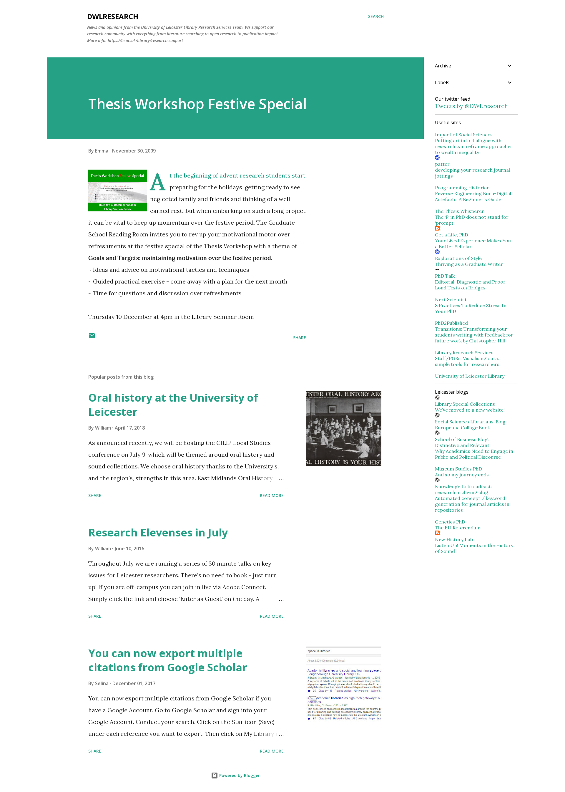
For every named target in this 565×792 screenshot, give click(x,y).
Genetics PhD (450, 522)
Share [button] (299, 337)
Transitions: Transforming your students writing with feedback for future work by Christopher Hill (474, 335)
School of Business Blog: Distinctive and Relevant (462, 442)
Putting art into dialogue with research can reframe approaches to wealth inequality (474, 146)
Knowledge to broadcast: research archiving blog (463, 489)
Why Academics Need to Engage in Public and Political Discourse (474, 454)
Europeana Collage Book (462, 427)
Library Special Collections (465, 404)
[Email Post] (91, 337)
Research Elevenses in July (158, 532)
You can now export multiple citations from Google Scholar (167, 660)
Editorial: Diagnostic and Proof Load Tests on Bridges (470, 285)
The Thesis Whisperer (459, 211)
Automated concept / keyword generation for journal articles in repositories (472, 504)
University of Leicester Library (469, 376)
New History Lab (454, 539)
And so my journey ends (462, 475)
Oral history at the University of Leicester (173, 404)
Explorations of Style (458, 258)
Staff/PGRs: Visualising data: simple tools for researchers (467, 361)
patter (442, 164)
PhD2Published (451, 323)
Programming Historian (462, 187)
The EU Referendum (458, 528)
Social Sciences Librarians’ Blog (470, 422)
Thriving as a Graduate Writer (469, 264)
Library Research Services (464, 352)
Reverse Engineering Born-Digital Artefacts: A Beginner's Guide (473, 196)
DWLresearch (112, 16)
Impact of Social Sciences (464, 134)
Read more (272, 495)
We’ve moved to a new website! (470, 410)
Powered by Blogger (239, 775)
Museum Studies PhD (458, 469)
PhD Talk (445, 276)
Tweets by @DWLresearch (471, 106)
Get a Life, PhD (451, 235)
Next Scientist (451, 299)
